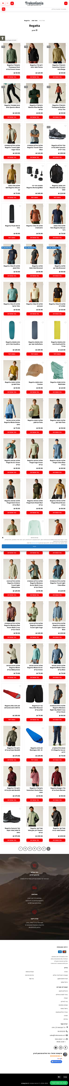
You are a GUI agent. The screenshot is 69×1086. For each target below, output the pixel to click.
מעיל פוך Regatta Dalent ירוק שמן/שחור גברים (35, 830)
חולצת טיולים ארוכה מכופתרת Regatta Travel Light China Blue (58, 626)
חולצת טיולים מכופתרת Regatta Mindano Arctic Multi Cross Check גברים (35, 584)
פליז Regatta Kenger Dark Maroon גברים (58, 789)
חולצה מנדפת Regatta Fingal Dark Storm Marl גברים (12, 503)
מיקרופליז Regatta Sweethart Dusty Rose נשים (35, 790)
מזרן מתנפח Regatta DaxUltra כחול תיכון (13, 343)
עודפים (66, 1019)
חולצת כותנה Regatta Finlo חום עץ (12, 383)
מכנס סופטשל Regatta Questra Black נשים (12, 106)
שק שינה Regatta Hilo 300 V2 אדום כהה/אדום (12, 707)
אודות (66, 972)
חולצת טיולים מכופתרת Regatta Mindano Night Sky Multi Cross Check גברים (57, 709)
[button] (2, 38)
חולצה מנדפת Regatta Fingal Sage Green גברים (35, 462)
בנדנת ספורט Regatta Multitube (57, 383)
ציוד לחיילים (64, 1001)
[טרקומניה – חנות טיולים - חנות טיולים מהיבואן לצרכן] (34, 3)
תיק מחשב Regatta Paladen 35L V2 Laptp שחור (57, 187)
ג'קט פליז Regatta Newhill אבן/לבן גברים (12, 749)
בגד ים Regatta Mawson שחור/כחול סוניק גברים (36, 708)
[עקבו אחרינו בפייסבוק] (65, 1048)
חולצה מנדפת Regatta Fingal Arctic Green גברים (12, 462)
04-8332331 (61, 1031)
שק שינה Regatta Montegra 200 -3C (36, 749)
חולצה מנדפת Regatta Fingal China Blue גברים (57, 462)
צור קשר (31, 979)
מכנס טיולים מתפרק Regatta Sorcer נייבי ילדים (58, 750)
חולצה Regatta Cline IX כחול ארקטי (12, 305)
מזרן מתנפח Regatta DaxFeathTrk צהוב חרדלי (58, 344)
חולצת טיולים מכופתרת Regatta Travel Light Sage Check (12, 147)
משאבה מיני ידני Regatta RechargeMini (35, 186)
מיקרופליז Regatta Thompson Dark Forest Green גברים (13, 67)
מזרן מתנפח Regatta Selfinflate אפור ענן (36, 343)
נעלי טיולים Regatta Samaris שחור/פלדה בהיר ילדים (58, 147)
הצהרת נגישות (30, 972)
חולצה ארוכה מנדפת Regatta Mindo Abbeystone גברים (13, 667)
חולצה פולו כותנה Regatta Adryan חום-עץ (12, 187)
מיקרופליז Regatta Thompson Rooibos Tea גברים (58, 107)
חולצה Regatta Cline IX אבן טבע (34, 305)
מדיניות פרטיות (29, 975)
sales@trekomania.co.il (57, 1035)
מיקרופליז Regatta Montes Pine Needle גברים (35, 107)
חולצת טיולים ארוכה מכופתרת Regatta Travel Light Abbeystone (13, 584)
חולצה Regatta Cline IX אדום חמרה (34, 227)
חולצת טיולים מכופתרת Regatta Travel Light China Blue (57, 583)
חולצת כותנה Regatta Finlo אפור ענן (57, 421)
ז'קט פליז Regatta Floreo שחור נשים (36, 66)
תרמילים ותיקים (63, 991)
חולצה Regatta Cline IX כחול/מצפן (12, 267)
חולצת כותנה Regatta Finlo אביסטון (35, 421)
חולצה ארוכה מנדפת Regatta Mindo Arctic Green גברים (35, 667)
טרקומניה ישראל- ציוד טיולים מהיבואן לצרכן (47, 1053)
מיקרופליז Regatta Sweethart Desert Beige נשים (58, 67)
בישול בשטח (64, 1008)
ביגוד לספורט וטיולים (62, 995)
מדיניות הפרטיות (35, 543)
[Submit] (3, 9)
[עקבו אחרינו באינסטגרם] (61, 1048)
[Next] (21, 849)
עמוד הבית (42, 20)
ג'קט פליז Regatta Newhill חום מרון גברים (12, 789)
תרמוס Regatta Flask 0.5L (12, 227)
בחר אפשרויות (57, 77)
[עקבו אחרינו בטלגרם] (56, 1048)
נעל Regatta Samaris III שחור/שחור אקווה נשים (12, 830)
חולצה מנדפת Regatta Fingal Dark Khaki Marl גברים (35, 503)
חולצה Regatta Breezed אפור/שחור (36, 267)
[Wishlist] (7, 3)
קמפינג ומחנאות (63, 1005)
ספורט (66, 1016)
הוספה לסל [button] (57, 197)
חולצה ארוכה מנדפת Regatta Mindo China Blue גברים (57, 667)
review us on (57, 1061)
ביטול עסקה (64, 982)
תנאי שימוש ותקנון (63, 979)
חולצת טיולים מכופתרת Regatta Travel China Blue (35, 147)
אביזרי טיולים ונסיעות (62, 1012)
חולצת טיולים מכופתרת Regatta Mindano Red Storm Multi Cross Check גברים (12, 626)
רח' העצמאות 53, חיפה (58, 1027)
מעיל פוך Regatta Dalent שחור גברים (59, 829)
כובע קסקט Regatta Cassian (36, 383)
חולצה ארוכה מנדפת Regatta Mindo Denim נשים (12, 422)
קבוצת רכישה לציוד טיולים (60, 975)
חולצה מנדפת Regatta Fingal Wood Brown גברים (57, 503)
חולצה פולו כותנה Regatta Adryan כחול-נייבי (57, 228)
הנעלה (66, 998)
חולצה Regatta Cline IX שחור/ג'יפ (57, 305)
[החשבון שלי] (12, 3)
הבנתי (34, 546)
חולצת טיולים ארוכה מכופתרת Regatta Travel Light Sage (36, 625)
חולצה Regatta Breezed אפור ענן (59, 267)
